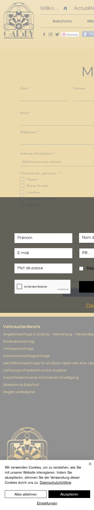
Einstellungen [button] (47, 503)
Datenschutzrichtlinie (55, 482)
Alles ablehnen (25, 494)
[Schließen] (87, 466)
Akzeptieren (69, 494)
